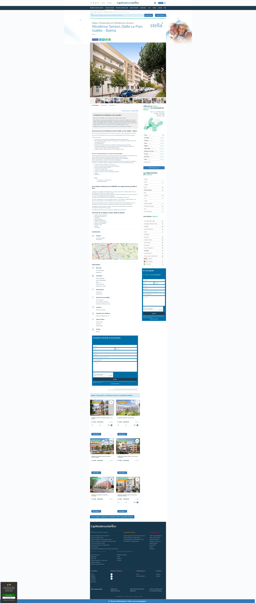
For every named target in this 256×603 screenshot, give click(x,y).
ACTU (92, 574)
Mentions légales (141, 576)
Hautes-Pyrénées (153, 203)
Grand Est (153, 237)
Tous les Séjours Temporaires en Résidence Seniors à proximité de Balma (112, 517)
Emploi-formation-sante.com (137, 589)
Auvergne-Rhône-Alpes (153, 221)
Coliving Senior (94, 547)
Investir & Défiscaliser (122, 7)
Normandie (153, 245)
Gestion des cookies (138, 596)
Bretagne (153, 226)
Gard (153, 187)
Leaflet (121, 259)
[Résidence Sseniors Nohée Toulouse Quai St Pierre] (102, 446)
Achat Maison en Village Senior (131, 541)
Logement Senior (109, 7)
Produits (119, 558)
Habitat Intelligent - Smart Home (99, 560)
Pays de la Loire (153, 253)
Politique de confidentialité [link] (9, 600)
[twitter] (93, 3)
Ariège (145, 179)
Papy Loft (93, 558)
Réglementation (153, 543)
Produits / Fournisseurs (155, 541)
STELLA (98, 331)
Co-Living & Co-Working (155, 590)
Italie (155, 264)
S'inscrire (160, 2)
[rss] (98, 3)
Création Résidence (154, 539)
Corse (153, 231)
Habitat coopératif (95, 562)
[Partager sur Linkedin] (103, 39)
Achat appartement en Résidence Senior (134, 539)
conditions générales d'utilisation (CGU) (131, 389)
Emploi (151, 547)
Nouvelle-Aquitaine (153, 248)
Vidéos (154, 7)
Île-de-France (153, 242)
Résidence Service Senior (96, 7)
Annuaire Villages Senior (97, 537)
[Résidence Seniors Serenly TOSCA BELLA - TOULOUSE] (128, 446)
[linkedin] (96, 3)
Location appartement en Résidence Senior (134, 535)
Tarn (153, 209)
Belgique (155, 261)
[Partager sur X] (100, 39)
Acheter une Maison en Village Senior (100, 545)
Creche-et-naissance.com (156, 589)
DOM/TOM (146, 234)
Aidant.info (132, 590)
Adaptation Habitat (122, 554)
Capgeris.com (114, 589)
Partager (96, 39)
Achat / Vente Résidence (156, 535)
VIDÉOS (93, 576)
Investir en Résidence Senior (98, 543)
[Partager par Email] (109, 39)
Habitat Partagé (95, 554)
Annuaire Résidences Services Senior (100, 535)
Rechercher (148, 15)
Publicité (158, 576)
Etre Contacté (160, 15)
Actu (149, 7)
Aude (153, 182)
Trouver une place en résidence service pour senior (103, 541)
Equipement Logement (124, 551)
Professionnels (154, 532)
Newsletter (109, 3)
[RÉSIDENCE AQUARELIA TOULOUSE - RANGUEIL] (102, 485)
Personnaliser (9, 597)
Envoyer (115, 379)
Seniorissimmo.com (115, 590)
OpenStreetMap (135, 259)
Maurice (155, 258)
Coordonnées (104, 105)
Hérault (153, 195)
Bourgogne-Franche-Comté (153, 223)
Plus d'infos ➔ (96, 434)
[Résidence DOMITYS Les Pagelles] (128, 408)
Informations (112, 105)
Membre (156, 3)
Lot (153, 198)
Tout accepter (8, 595)
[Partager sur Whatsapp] (106, 39)
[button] (115, 250)
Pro (165, 7)
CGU (138, 574)
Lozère (145, 200)
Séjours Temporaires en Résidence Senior (101, 539)
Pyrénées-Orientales (153, 206)
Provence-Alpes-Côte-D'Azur (153, 256)
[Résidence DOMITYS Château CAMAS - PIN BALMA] (102, 408)
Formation (152, 548)
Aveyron (146, 184)
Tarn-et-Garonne (153, 211)
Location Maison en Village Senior (132, 537)
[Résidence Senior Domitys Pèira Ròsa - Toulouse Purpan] (128, 485)
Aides (118, 556)
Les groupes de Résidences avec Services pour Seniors (104, 548)
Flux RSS (93, 579)
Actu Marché (153, 545)
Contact (103, 3)
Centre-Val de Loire (153, 229)
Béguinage (93, 556)
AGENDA (93, 578)
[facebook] (91, 3)
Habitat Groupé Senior (98, 551)
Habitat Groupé (134, 7)
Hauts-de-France (153, 239)
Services (119, 560)
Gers (145, 192)
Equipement (143, 7)
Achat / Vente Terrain (155, 537)
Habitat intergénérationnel (97, 564)
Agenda (160, 7)
